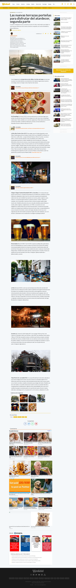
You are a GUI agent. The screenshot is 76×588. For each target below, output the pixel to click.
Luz (55, 578)
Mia (58, 578)
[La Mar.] (41, 398)
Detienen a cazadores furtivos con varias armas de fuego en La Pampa (24, 562)
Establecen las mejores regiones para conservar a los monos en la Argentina (25, 559)
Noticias (20, 578)
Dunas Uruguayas (38, 7)
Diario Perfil (12, 578)
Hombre (36, 578)
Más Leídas (57, 15)
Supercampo (47, 578)
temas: (11, 416)
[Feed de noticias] (42, 575)
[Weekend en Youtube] (39, 575)
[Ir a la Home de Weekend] (38, 571)
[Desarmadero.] (15, 407)
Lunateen (62, 578)
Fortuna (31, 578)
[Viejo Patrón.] (32, 398)
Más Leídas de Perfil (59, 76)
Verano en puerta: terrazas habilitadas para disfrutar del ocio (27, 157)
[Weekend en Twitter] (36, 575)
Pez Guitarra (22, 7)
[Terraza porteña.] (15, 398)
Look (52, 578)
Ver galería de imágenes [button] (16, 30)
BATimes (67, 578)
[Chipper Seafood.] (24, 407)
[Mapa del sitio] (45, 575)
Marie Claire (26, 578)
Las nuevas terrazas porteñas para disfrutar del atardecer (26, 87)
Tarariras (50, 7)
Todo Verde (45, 7)
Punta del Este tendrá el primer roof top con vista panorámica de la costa (29, 128)
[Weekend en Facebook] (33, 575)
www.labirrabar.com (36, 152)
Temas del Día (5, 7)
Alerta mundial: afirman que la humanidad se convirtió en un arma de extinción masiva (27, 557)
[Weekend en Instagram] (31, 575)
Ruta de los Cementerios (14, 7)
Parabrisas (41, 578)
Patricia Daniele (13, 35)
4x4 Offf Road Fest (29, 7)
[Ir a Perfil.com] (71, 0)
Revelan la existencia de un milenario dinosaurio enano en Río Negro (23, 555)
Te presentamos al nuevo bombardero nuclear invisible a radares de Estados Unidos (26, 560)
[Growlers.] (24, 398)
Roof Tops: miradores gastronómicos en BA (23, 187)
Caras (17, 578)
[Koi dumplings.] (32, 407)
